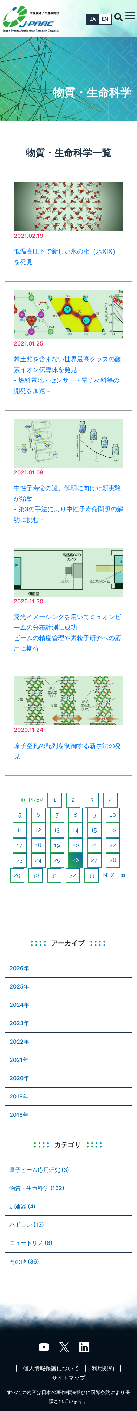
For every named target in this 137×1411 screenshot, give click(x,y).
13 (57, 830)
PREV (35, 799)
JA (93, 19)
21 (94, 845)
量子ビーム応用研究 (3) (39, 1169)
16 (113, 830)
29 (17, 875)
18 (38, 845)
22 (113, 845)
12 (38, 830)
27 (94, 860)
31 (54, 875)
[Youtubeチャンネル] (44, 1346)
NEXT (111, 875)
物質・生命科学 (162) (36, 1188)
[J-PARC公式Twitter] (64, 1346)
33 (91, 875)
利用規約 (103, 1368)
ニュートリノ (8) (30, 1242)
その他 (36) (24, 1261)
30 (35, 875)
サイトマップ (68, 1377)
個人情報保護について (51, 1368)
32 (73, 875)
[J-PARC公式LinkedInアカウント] (84, 1346)
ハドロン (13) (26, 1224)
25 (57, 860)
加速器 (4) (22, 1206)
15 (94, 830)
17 (19, 845)
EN (105, 19)
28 (113, 860)
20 (75, 845)
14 (76, 830)
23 (20, 860)
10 (113, 815)
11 (19, 830)
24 (38, 860)
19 (57, 845)
